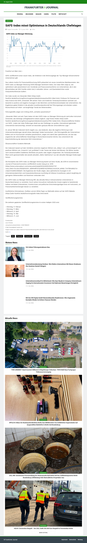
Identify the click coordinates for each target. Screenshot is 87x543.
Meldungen (29, 14)
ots (9, 232)
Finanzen (19, 236)
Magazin (38, 14)
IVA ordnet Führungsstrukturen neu (38, 247)
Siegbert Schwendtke (12, 29)
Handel (46, 14)
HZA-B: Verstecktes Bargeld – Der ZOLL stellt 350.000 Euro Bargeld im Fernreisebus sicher (43, 528)
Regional (20, 14)
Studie (36, 236)
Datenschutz (72, 539)
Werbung (80, 539)
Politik (53, 14)
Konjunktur (28, 236)
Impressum (65, 539)
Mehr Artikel (43, 532)
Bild (13, 236)
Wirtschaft (63, 14)
